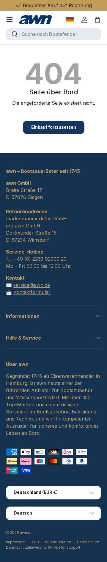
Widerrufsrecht (58, 542)
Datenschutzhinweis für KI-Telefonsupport (43, 547)
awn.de (26, 532)
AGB (35, 542)
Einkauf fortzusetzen (53, 127)
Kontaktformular (32, 292)
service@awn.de (31, 285)
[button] (97, 19)
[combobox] (53, 34)
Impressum (16, 542)
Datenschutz (88, 542)
